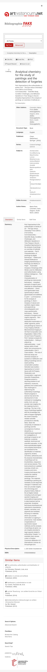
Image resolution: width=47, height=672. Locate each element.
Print (31, 59)
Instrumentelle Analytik (34, 164)
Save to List (25, 64)
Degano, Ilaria (34, 114)
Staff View (32, 219)
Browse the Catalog (11, 634)
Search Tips (9, 646)
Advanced (19, 45)
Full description (20, 103)
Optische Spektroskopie (34, 172)
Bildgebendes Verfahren (34, 176)
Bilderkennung (34, 159)
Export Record (11, 64)
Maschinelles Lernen (34, 156)
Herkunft (32, 192)
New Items (8, 636)
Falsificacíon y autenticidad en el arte (19, 582)
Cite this (9, 59)
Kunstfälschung (35, 153)
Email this (21, 59)
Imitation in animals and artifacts (17, 576)
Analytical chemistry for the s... (17, 53)
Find (10, 45)
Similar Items (21, 219)
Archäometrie (34, 151)
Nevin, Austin (34, 120)
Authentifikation (35, 161)
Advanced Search (11, 625)
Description (9, 219)
